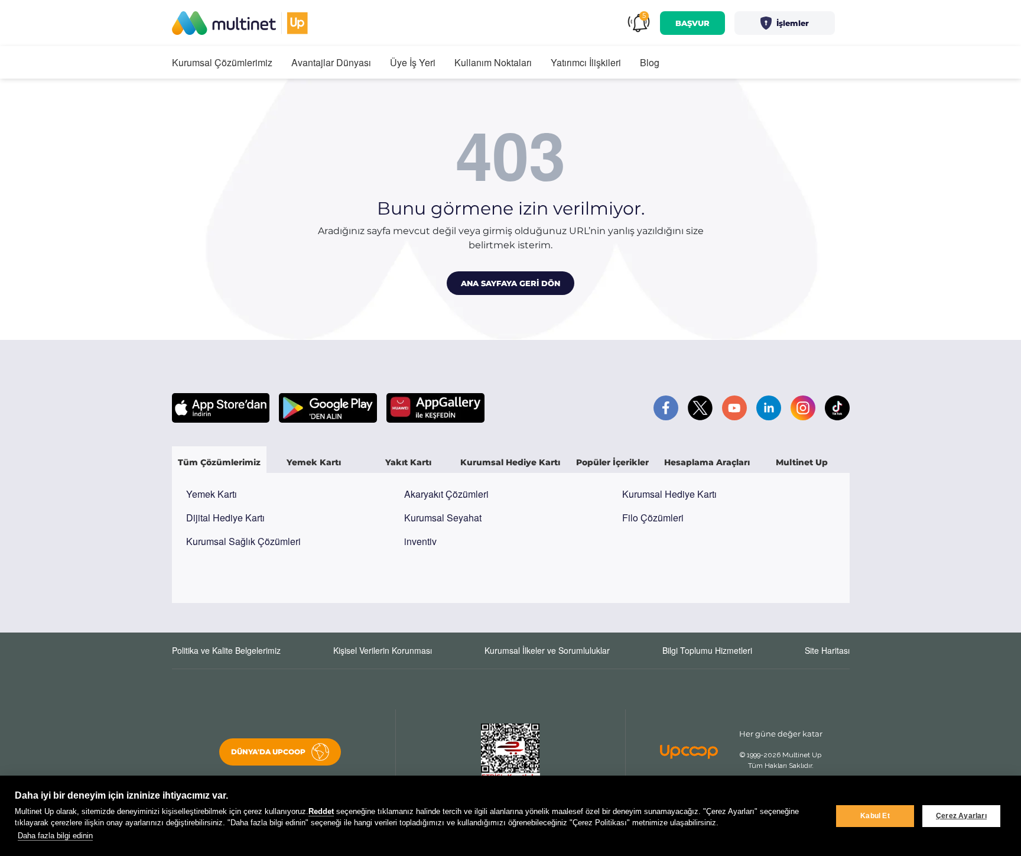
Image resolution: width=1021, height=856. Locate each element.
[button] (784, 23)
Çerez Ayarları (961, 816)
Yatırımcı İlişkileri (586, 62)
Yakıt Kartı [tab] (408, 462)
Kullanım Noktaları (493, 62)
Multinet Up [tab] (802, 462)
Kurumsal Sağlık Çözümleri (243, 541)
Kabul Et (875, 816)
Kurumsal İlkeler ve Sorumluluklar (547, 650)
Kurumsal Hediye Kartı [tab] (510, 462)
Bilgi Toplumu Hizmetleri (707, 650)
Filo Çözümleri (653, 517)
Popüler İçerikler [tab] (612, 462)
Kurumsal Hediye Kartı (669, 494)
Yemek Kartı (211, 494)
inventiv (420, 541)
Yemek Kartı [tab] (314, 462)
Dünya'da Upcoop (268, 751)
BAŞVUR (692, 23)
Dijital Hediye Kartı (225, 517)
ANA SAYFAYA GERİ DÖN (510, 283)
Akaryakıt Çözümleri (446, 494)
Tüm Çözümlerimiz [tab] (219, 462)
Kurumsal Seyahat (443, 517)
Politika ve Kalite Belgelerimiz (226, 650)
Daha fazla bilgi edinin (55, 835)
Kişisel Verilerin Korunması (382, 650)
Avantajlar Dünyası (331, 62)
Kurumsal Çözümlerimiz (222, 62)
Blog (649, 62)
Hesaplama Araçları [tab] (707, 462)
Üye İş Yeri (412, 62)
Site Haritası (827, 650)
